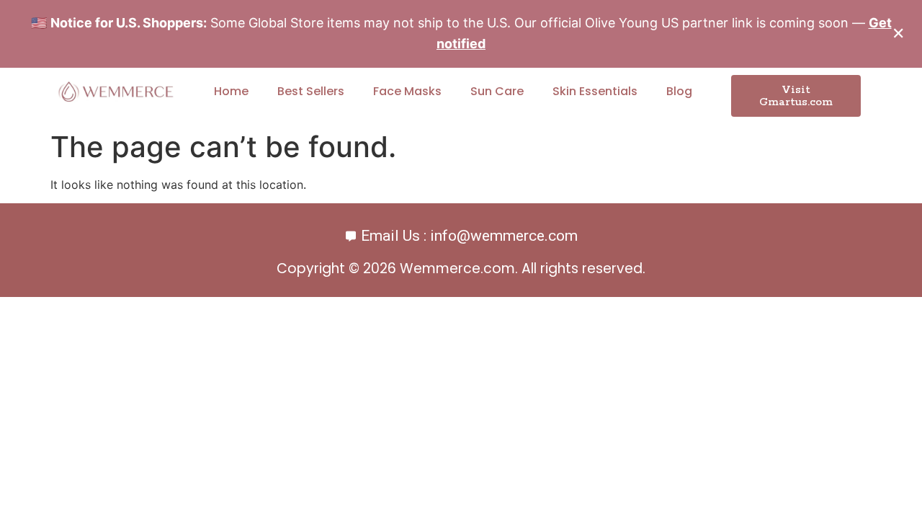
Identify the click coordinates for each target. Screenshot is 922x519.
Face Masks (407, 91)
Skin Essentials (594, 91)
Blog (679, 91)
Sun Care (497, 91)
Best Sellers (310, 91)
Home (231, 91)
